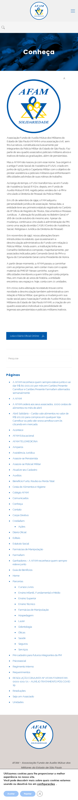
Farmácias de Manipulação (28, 549)
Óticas (21, 632)
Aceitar (11, 793)
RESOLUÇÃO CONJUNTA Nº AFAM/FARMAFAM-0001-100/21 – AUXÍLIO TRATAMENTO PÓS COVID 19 (41, 682)
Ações (21, 526)
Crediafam (19, 521)
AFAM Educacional (23, 435)
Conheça (18, 503)
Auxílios (17, 475)
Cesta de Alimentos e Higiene (29, 486)
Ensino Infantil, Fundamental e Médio (39, 592)
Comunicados (20, 498)
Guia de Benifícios (22, 570)
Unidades (18, 702)
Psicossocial (19, 660)
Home (16, 575)
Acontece (18, 430)
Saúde (22, 638)
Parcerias (18, 581)
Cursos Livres (26, 587)
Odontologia (25, 626)
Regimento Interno (23, 666)
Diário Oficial (20, 532)
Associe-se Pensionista (25, 458)
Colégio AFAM (21, 492)
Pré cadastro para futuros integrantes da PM (37, 655)
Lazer (21, 621)
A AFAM (17, 398)
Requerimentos (21, 672)
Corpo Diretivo (21, 515)
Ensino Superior (27, 598)
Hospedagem (26, 615)
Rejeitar (28, 793)
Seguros (23, 643)
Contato (17, 509)
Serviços (23, 649)
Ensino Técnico (26, 604)
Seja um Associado (23, 696)
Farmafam (19, 555)
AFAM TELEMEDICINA (25, 441)
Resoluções (19, 690)
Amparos (18, 447)
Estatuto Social (21, 543)
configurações (46, 784)
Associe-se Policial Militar (27, 464)
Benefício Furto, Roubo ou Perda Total (34, 481)
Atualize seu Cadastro (25, 469)
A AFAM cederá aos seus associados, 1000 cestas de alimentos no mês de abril (42, 406)
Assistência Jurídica (24, 452)
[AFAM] (39, 11)
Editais (16, 538)
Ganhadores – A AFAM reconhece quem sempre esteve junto (40, 562)
